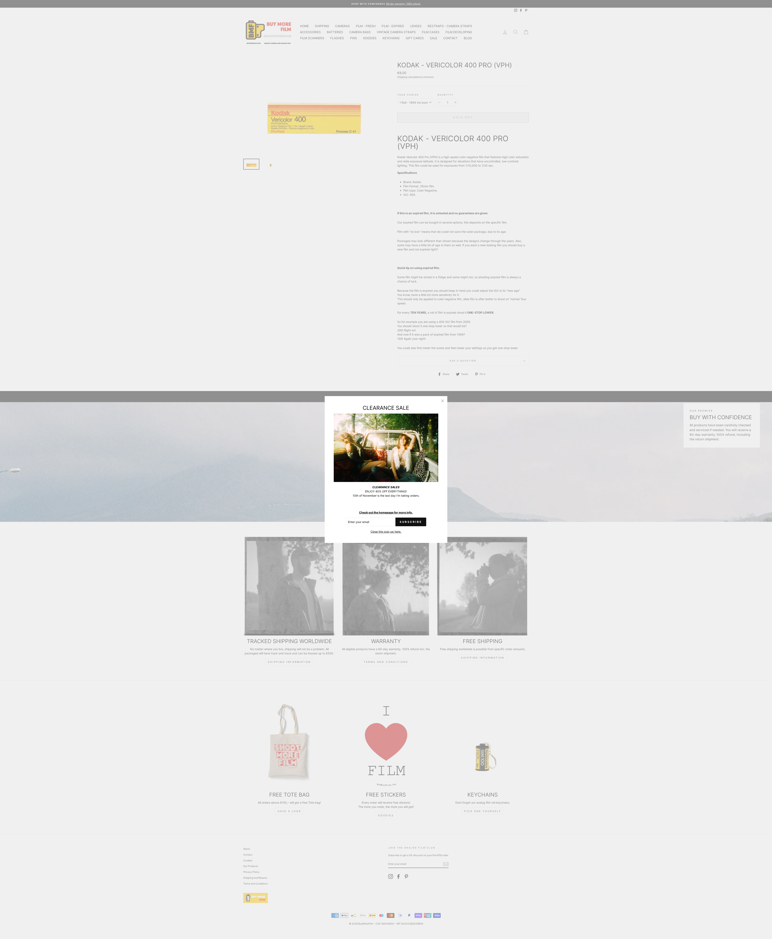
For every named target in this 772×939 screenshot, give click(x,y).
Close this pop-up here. (386, 531)
